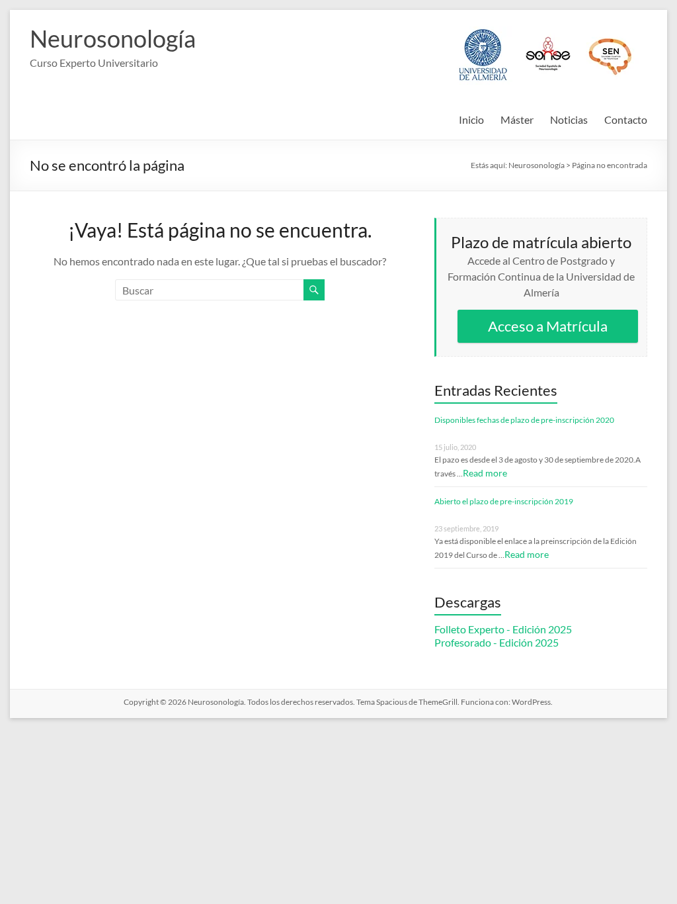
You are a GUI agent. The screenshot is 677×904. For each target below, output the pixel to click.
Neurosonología (113, 38)
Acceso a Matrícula (548, 326)
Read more (485, 472)
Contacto (625, 119)
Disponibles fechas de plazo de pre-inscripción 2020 (524, 420)
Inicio (471, 119)
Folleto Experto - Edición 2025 (503, 629)
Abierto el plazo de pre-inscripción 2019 (503, 501)
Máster (517, 119)
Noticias (569, 119)
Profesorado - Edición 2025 (496, 642)
